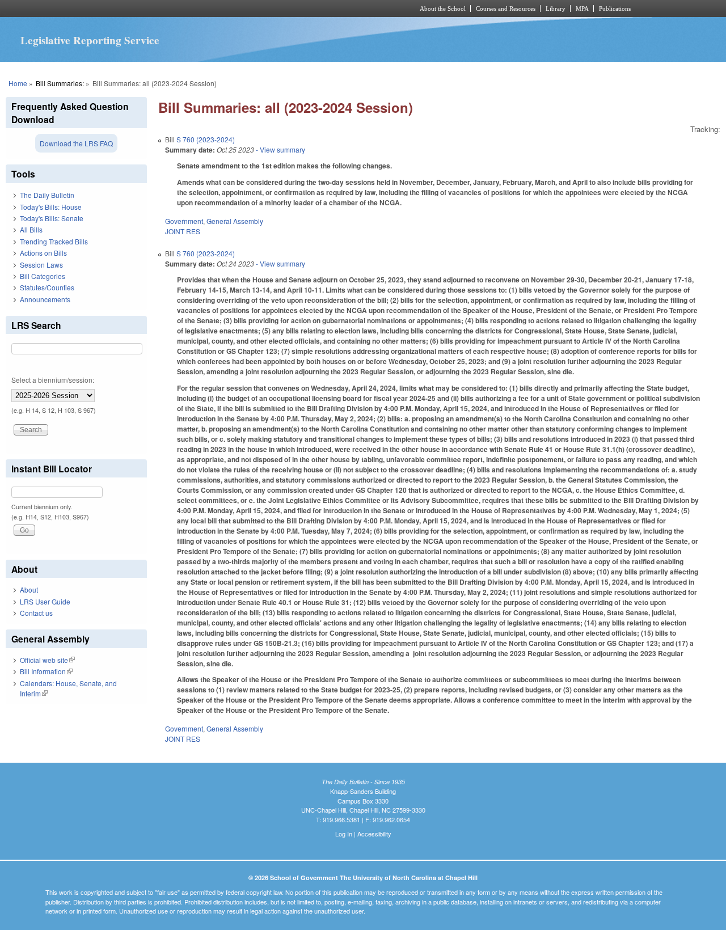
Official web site (47, 660)
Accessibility (374, 833)
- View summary (279, 149)
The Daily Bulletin (47, 195)
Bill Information (46, 671)
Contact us (36, 613)
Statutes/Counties (47, 287)
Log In (343, 833)
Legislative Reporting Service (89, 40)
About (29, 589)
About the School (443, 8)
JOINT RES (182, 231)
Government (184, 221)
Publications (615, 8)
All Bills (31, 229)
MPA (582, 8)
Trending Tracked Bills (54, 241)
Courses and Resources (505, 8)
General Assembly (234, 221)
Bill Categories (42, 276)
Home (18, 83)
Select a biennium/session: (52, 379)
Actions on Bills (43, 252)
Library (555, 8)
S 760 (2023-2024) (205, 139)
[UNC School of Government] (213, 8)
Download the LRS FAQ (76, 143)
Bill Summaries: (60, 83)
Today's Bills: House (51, 207)
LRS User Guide (45, 601)
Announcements (45, 299)
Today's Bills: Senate (51, 218)
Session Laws (41, 264)
